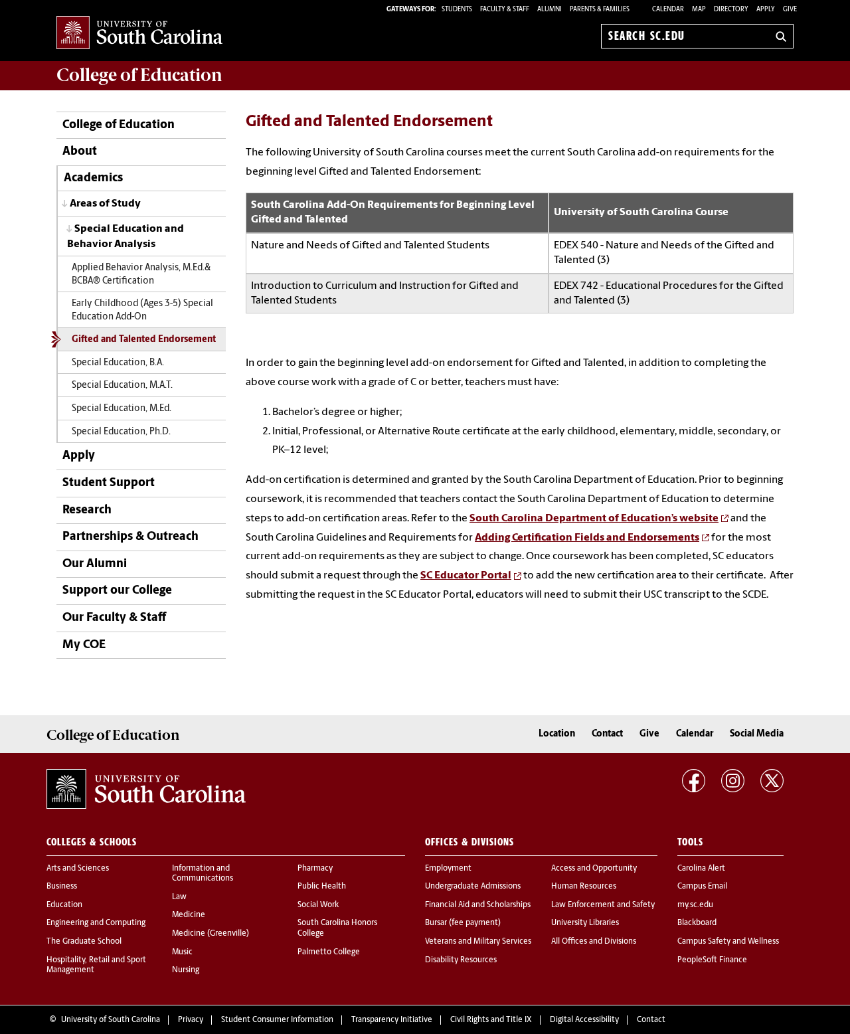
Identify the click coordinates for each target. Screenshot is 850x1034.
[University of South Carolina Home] (139, 33)
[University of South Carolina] (146, 789)
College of (139, 75)
